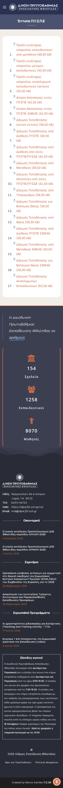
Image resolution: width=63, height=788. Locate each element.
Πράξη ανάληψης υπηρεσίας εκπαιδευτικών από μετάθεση (34, 49)
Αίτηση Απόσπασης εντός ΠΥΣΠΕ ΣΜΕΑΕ (34, 111)
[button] (5, 7)
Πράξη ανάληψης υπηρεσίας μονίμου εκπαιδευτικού (29, 65)
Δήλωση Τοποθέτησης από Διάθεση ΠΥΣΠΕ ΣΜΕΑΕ (35, 231)
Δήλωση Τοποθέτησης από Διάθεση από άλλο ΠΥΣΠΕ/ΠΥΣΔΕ (35, 151)
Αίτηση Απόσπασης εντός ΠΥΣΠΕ (34, 100)
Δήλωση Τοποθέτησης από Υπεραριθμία (35, 192)
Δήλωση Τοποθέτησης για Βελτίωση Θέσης (34, 204)
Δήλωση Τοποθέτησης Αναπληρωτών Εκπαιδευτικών (31, 281)
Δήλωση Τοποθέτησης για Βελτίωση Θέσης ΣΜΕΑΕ (34, 263)
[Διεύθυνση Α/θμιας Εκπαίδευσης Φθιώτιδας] (33, 7)
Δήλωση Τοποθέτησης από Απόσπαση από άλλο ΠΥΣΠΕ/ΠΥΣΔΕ (35, 179)
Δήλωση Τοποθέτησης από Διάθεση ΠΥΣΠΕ (35, 133)
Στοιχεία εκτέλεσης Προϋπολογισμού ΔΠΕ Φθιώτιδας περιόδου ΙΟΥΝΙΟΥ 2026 (28, 548)
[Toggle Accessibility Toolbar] (56, 781)
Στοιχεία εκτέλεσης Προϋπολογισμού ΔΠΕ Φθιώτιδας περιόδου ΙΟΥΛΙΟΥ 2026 (28, 533)
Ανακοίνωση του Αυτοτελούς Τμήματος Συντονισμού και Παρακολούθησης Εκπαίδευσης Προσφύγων (27, 597)
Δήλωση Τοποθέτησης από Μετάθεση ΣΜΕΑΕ (35, 247)
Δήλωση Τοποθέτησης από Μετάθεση (35, 165)
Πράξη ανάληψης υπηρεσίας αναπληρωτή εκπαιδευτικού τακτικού (33, 81)
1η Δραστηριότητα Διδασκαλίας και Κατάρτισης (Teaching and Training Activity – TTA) (31, 625)
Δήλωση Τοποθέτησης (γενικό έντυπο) (31, 122)
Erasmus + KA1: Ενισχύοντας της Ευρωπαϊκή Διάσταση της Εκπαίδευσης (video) (29, 640)
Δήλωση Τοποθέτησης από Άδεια (35, 220)
